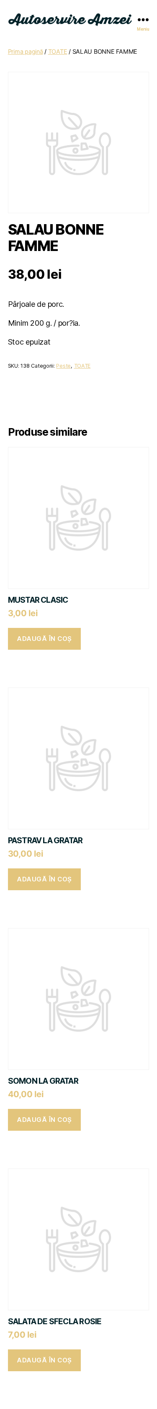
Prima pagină (25, 51)
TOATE (57, 51)
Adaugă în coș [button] (44, 639)
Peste (63, 366)
